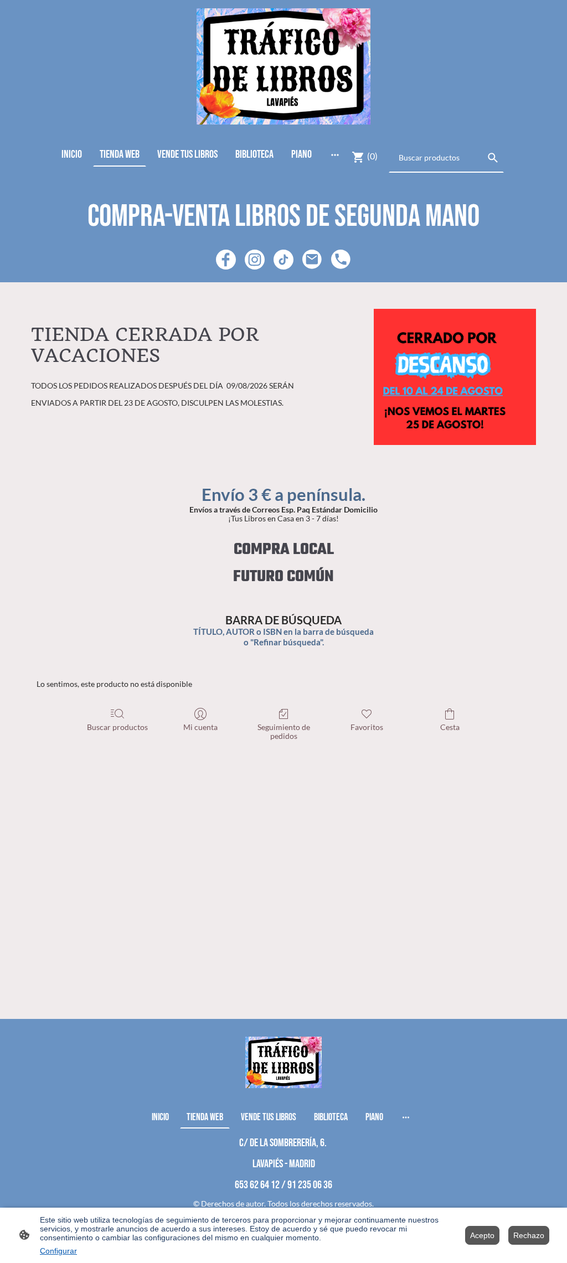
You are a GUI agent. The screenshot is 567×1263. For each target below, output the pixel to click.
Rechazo (528, 1235)
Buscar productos (117, 727)
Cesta (450, 727)
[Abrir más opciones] (335, 154)
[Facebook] (226, 260)
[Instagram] (255, 260)
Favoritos (366, 727)
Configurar (58, 1250)
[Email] (312, 260)
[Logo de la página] (284, 66)
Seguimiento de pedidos (283, 731)
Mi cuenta (200, 727)
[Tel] (341, 260)
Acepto (482, 1235)
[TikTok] (283, 260)
